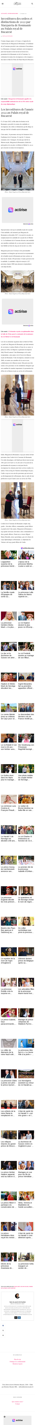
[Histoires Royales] (17, 4)
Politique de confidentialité (17, 1361)
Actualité (4, 13)
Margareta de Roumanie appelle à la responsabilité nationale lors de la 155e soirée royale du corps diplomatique (17, 101)
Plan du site (17, 1359)
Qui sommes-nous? (17, 1402)
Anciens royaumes (12, 13)
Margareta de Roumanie (21, 1286)
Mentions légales (17, 1364)
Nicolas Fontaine (8, 36)
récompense (11, 1288)
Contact (17, 1404)
